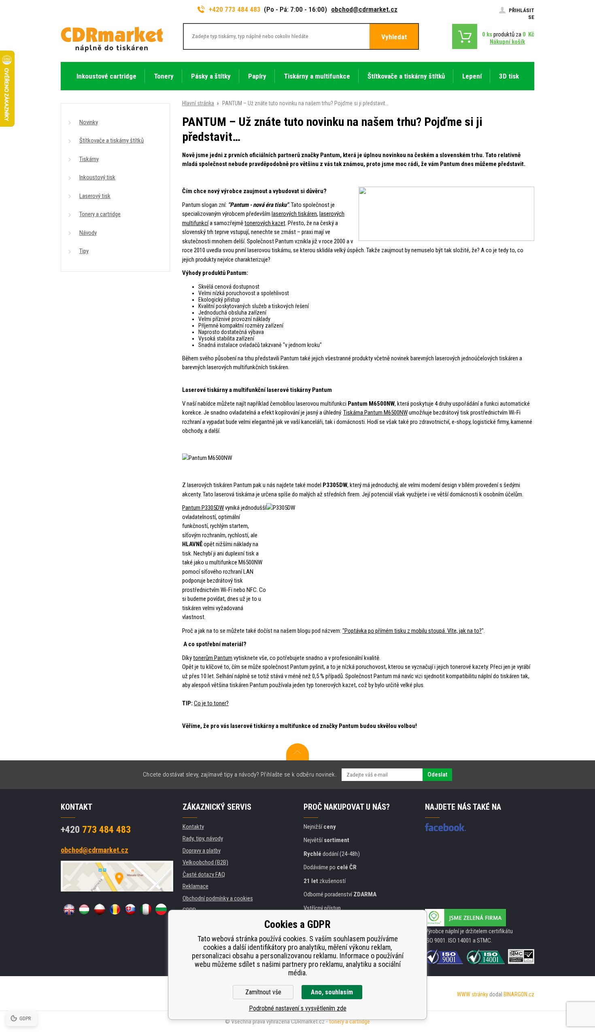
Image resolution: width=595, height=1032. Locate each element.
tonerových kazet (264, 223)
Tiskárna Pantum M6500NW (375, 412)
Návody (88, 232)
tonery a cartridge (349, 1021)
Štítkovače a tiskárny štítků (111, 140)
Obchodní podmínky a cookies (218, 898)
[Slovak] (130, 909)
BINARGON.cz (519, 994)
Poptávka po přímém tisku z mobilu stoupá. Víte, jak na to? (413, 630)
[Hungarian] (84, 909)
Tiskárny (89, 159)
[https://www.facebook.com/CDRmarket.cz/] (445, 827)
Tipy (84, 251)
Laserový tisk (94, 196)
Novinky (88, 122)
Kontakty (193, 826)
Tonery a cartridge (100, 214)
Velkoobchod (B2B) (205, 862)
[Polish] (99, 909)
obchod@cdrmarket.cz (364, 9)
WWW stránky (472, 994)
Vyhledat (394, 37)
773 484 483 (96, 829)
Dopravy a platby (202, 850)
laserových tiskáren (294, 213)
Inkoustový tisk (97, 177)
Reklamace (195, 886)
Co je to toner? (211, 703)
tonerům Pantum (212, 658)
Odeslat (437, 774)
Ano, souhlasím (332, 992)
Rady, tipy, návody (203, 838)
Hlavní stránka (198, 103)
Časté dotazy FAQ (204, 874)
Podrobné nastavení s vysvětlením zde (297, 1008)
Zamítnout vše (263, 992)
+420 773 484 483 (235, 9)
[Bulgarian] (161, 909)
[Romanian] (115, 909)
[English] (68, 909)
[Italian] (145, 909)
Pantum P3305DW (203, 507)
